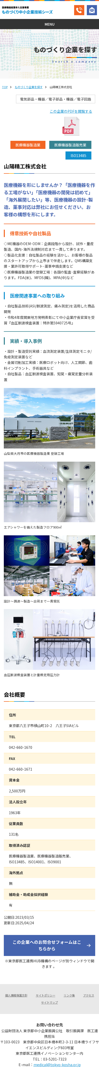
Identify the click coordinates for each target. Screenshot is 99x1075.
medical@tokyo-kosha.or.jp (57, 1064)
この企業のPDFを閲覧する (71, 111)
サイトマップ (49, 1002)
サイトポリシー (45, 995)
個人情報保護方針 (16, 995)
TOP (5, 87)
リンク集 (69, 995)
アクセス (88, 995)
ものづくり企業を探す (29, 87)
